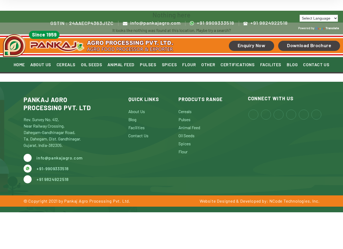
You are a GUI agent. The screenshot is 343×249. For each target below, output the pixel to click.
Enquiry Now (251, 45)
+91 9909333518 (215, 22)
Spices (184, 143)
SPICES (169, 64)
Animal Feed (189, 127)
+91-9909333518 (52, 168)
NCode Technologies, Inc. (294, 200)
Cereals (185, 111)
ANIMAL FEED (121, 64)
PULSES (148, 64)
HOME (19, 64)
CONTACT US (316, 64)
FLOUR (189, 64)
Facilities (136, 127)
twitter (291, 115)
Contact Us (138, 135)
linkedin (279, 115)
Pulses (184, 119)
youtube (304, 115)
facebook (253, 115)
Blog (132, 119)
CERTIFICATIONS (238, 64)
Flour (183, 151)
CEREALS (66, 64)
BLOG (292, 64)
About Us (136, 111)
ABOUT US (40, 64)
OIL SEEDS (91, 64)
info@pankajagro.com (155, 22)
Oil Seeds (186, 135)
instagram (266, 115)
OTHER (208, 64)
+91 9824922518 (269, 22)
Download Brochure (309, 45)
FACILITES (270, 64)
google (316, 115)
